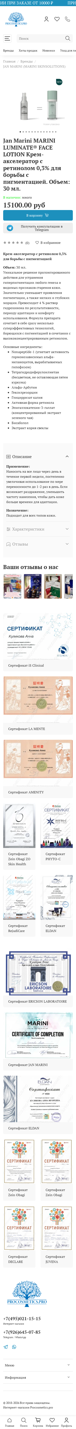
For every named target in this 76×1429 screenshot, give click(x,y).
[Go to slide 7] (38, 131)
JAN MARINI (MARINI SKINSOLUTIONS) (34, 66)
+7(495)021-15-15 (22, 1318)
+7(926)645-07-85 (22, 1332)
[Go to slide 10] (47, 131)
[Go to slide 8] (41, 131)
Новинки (48, 50)
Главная (9, 61)
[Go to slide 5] (32, 131)
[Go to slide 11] (49, 131)
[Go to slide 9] (44, 131)
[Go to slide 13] (55, 131)
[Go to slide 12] (52, 131)
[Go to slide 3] (26, 131)
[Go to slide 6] (35, 131)
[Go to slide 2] (23, 131)
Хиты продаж (28, 50)
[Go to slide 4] (29, 131)
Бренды (8, 50)
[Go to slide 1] (20, 131)
